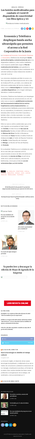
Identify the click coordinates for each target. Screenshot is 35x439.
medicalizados (12, 174)
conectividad (19, 171)
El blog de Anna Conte (11, 381)
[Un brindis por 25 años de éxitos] (4, 405)
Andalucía (12, 171)
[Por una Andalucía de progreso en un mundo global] (6, 211)
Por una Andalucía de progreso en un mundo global (7, 216)
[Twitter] (6, 425)
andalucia (14, 7)
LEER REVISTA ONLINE (17, 303)
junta (22, 173)
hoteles (17, 173)
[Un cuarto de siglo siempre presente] (9, 242)
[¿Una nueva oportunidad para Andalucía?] (26, 217)
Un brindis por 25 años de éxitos (19, 403)
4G (7, 171)
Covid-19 (26, 171)
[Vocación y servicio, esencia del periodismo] (4, 396)
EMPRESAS (21, 7)
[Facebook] (2, 425)
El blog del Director (10, 349)
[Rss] (14, 425)
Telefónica (20, 174)
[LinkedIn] (10, 425)
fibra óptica (10, 173)
